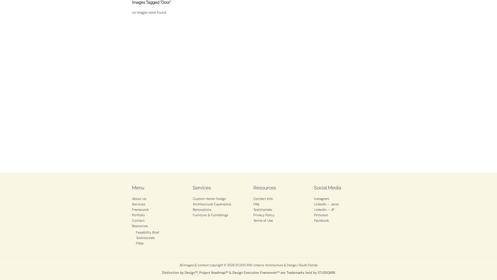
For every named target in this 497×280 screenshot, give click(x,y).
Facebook (321, 220)
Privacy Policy (263, 215)
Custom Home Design (209, 199)
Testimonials (145, 238)
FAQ (256, 204)
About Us (139, 199)
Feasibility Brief (147, 232)
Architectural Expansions (212, 204)
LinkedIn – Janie (326, 204)
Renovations (202, 209)
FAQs (139, 243)
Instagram (321, 199)
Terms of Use (263, 220)
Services (138, 204)
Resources (140, 226)
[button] (329, 8)
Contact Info (263, 199)
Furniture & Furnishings (210, 215)
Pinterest (321, 215)
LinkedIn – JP (324, 209)
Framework (140, 209)
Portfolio (138, 215)
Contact (138, 220)
